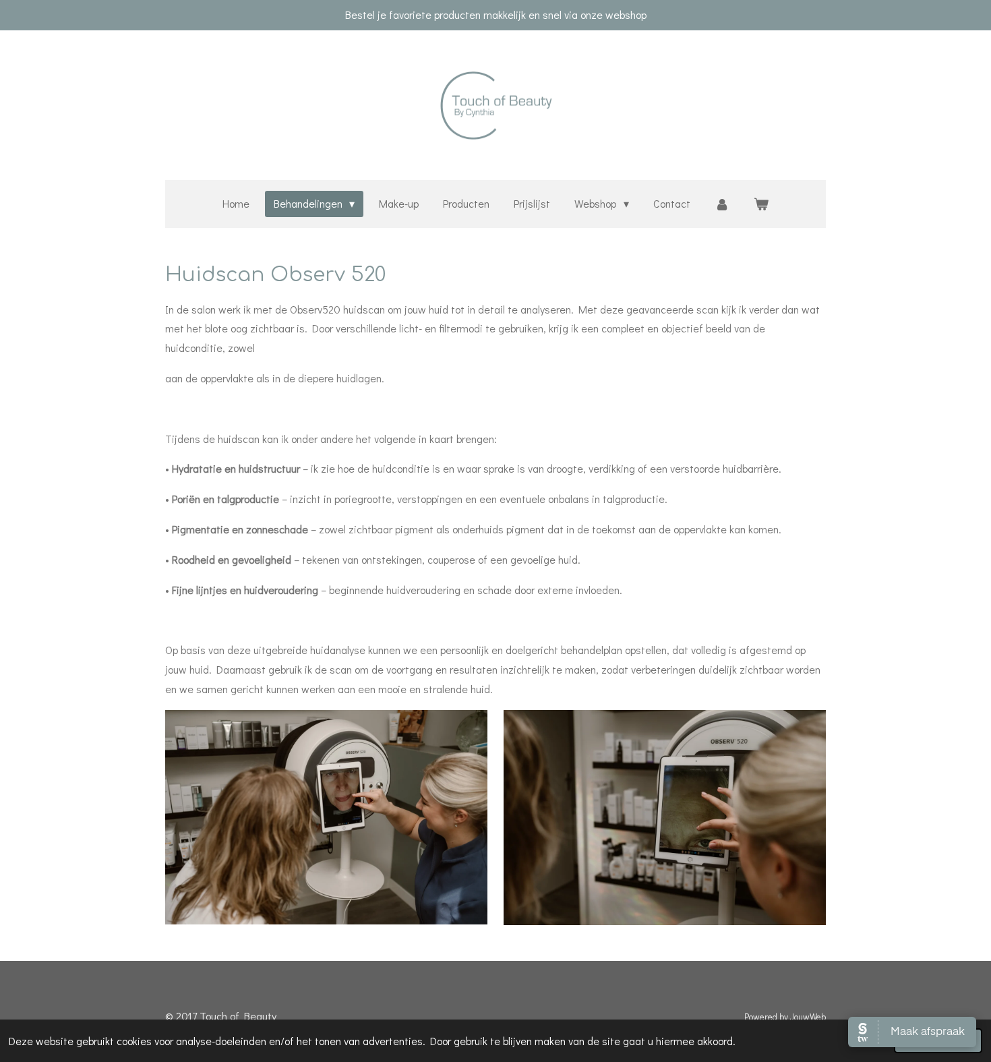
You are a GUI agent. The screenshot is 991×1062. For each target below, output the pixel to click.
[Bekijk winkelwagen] (761, 204)
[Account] (722, 204)
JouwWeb (808, 1017)
